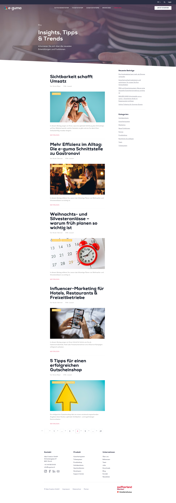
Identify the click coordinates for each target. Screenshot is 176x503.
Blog (104, 471)
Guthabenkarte (124, 118)
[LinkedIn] (54, 471)
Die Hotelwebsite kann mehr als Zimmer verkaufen (132, 75)
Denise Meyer (57, 86)
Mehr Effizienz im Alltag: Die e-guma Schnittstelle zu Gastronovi (76, 149)
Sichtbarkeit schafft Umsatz (71, 79)
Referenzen (106, 459)
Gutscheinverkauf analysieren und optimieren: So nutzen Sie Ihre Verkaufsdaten (130, 82)
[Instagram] (46, 471)
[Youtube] (58, 471)
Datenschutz (77, 489)
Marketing (122, 125)
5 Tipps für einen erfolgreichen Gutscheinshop (68, 365)
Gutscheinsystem (61, 8)
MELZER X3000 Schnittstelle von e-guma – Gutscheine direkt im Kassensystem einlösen (130, 98)
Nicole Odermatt (58, 158)
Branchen (106, 8)
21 (101, 431)
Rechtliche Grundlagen (126, 139)
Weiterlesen (54, 135)
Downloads (106, 468)
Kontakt (105, 474)
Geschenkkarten (78, 468)
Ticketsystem (77, 8)
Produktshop (123, 135)
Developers (77, 471)
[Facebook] (50, 471)
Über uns (117, 8)
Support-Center (78, 474)
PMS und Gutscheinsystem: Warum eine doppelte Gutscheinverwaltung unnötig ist (132, 90)
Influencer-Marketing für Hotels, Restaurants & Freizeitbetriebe (77, 293)
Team (120, 142)
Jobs (104, 465)
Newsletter (106, 477)
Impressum (66, 489)
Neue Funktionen (124, 128)
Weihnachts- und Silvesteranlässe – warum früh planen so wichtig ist (73, 221)
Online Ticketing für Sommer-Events (131, 104)
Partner (121, 132)
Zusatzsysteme (92, 8)
